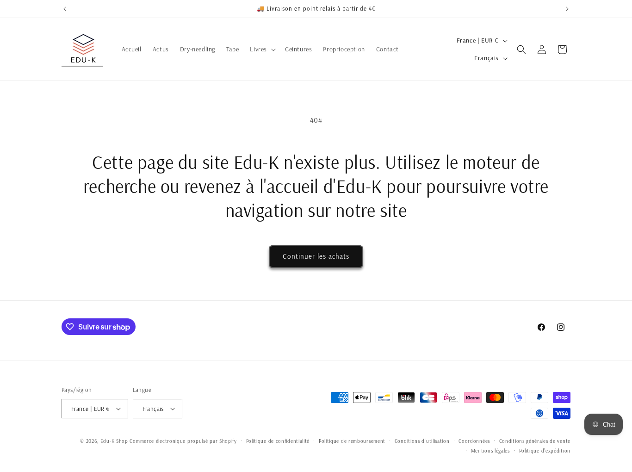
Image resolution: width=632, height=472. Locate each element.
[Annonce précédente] (65, 9)
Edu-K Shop (114, 441)
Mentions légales (490, 450)
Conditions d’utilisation (422, 441)
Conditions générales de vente (534, 441)
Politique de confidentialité (278, 441)
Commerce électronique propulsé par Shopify (183, 441)
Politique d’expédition (544, 450)
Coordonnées (474, 441)
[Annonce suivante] (567, 9)
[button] (261, 49)
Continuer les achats (316, 256)
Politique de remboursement (352, 441)
